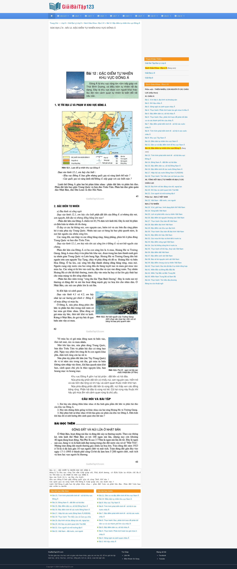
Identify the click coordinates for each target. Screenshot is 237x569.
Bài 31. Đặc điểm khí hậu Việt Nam (158, 235)
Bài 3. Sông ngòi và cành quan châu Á (114, 538)
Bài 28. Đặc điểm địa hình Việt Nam (159, 225)
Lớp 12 (179, 16)
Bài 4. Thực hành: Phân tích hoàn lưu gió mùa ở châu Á (167, 110)
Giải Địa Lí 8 (150, 73)
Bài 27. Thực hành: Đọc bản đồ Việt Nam (161, 221)
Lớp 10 (153, 16)
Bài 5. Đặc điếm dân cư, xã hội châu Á (114, 527)
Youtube (162, 559)
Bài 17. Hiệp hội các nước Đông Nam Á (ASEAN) (71, 513)
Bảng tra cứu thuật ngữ (154, 283)
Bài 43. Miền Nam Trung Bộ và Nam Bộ (160, 277)
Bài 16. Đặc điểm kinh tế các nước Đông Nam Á (71, 510)
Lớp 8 (127, 16)
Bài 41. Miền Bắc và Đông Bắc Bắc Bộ (160, 270)
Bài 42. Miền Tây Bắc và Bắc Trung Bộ (160, 273)
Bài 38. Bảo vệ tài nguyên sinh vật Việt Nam (162, 259)
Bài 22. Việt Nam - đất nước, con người (67, 531)
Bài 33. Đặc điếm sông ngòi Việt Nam (159, 242)
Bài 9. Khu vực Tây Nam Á (109, 503)
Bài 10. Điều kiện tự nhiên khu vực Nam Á (115, 499)
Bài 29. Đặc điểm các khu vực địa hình (160, 228)
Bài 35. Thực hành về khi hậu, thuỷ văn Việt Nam (164, 249)
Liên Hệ (126, 555)
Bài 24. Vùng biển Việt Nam (156, 211)
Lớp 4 (77, 16)
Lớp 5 (90, 16)
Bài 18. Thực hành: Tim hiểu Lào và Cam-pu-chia (71, 517)
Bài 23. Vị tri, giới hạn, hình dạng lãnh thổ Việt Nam (165, 207)
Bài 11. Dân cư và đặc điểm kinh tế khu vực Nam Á (119, 495)
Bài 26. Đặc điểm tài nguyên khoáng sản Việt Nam (164, 218)
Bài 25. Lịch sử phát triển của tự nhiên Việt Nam (163, 214)
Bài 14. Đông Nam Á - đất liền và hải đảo (68, 502)
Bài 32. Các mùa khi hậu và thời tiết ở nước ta (163, 238)
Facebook (162, 555)
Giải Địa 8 (149, 78)
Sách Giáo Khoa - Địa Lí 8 (156, 68)
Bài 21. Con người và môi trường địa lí (67, 528)
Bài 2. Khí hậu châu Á (107, 542)
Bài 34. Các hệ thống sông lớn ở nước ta (161, 245)
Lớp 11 (166, 16)
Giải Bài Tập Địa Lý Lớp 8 (155, 63)
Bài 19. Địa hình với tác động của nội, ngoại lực (70, 520)
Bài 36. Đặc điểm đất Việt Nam (157, 252)
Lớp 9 (140, 16)
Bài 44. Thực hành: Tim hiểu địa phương (161, 280)
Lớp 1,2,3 (63, 16)
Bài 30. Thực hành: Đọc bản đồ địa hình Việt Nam (164, 231)
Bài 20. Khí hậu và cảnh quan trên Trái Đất (69, 524)
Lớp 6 (102, 16)
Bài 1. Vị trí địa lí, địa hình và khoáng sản (161, 100)
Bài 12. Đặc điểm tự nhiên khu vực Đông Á (163, 148)
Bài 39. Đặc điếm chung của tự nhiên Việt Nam (163, 263)
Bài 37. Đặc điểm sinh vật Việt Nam (159, 256)
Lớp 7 (115, 16)
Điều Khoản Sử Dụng (131, 559)
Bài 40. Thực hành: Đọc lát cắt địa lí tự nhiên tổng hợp (166, 266)
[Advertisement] (95, 48)
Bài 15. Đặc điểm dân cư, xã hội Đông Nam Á (70, 506)
